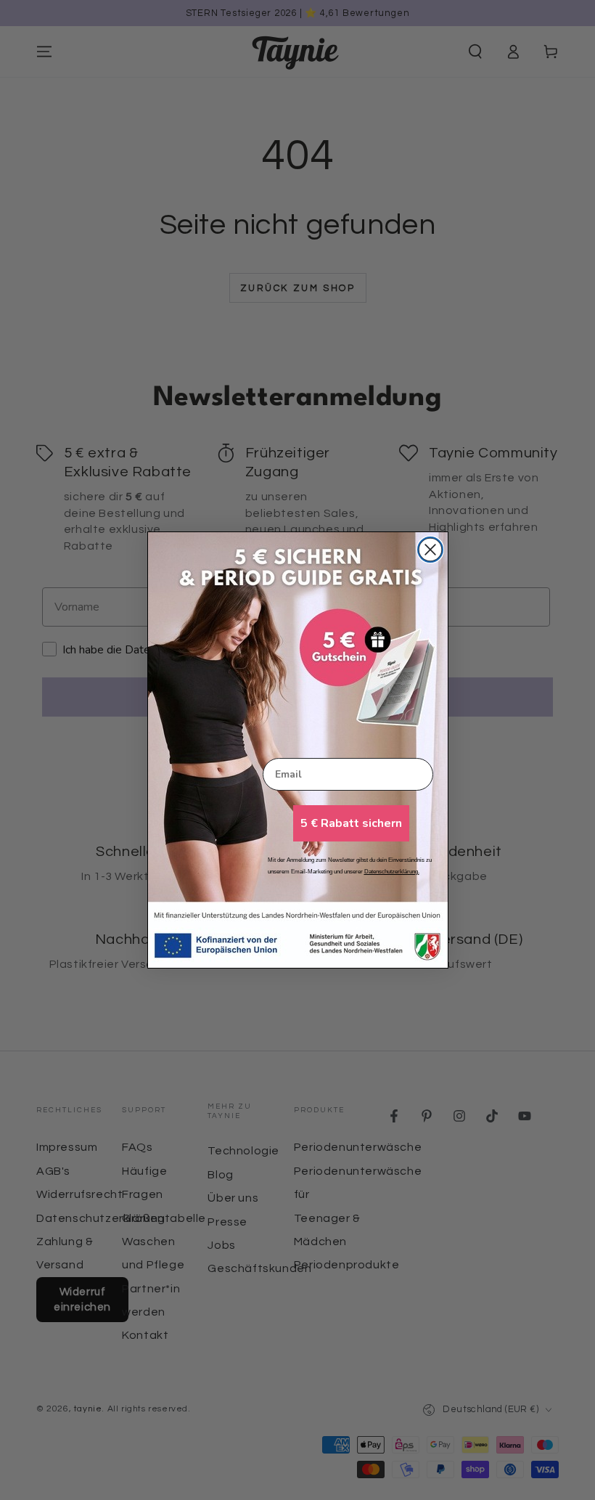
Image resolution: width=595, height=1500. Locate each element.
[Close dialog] (430, 549)
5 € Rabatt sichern (351, 823)
